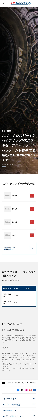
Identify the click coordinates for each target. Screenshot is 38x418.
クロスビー (10, 383)
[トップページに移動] (21, 3)
